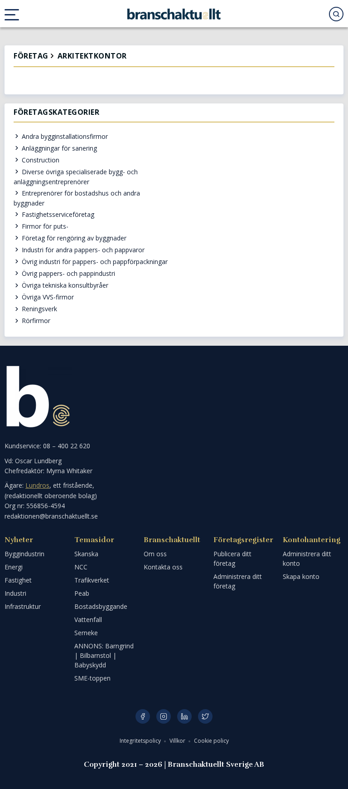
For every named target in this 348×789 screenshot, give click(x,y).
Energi (14, 567)
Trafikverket (91, 580)
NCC (80, 567)
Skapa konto (301, 576)
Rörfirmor (35, 320)
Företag (31, 56)
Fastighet (18, 580)
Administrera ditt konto (307, 558)
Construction (39, 160)
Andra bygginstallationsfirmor (64, 136)
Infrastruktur (23, 606)
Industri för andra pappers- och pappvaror (82, 249)
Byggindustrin (24, 553)
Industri (15, 593)
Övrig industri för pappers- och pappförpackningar (94, 261)
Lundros (37, 485)
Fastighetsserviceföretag (57, 214)
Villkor (178, 741)
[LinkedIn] (184, 716)
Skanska (86, 553)
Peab (81, 593)
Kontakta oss (163, 567)
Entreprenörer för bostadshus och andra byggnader (77, 198)
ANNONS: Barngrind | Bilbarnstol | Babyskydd (104, 655)
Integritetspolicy (141, 741)
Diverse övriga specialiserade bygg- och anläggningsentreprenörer (76, 176)
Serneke (86, 632)
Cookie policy (211, 741)
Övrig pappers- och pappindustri (67, 273)
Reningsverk (38, 308)
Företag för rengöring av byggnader (73, 238)
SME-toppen (92, 678)
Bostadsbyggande (100, 606)
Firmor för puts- (44, 226)
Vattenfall (88, 619)
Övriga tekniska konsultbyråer (64, 285)
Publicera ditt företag (232, 558)
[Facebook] (142, 716)
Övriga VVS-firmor (47, 297)
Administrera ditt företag (237, 581)
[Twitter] (205, 716)
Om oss (155, 553)
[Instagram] (163, 716)
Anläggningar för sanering (58, 148)
